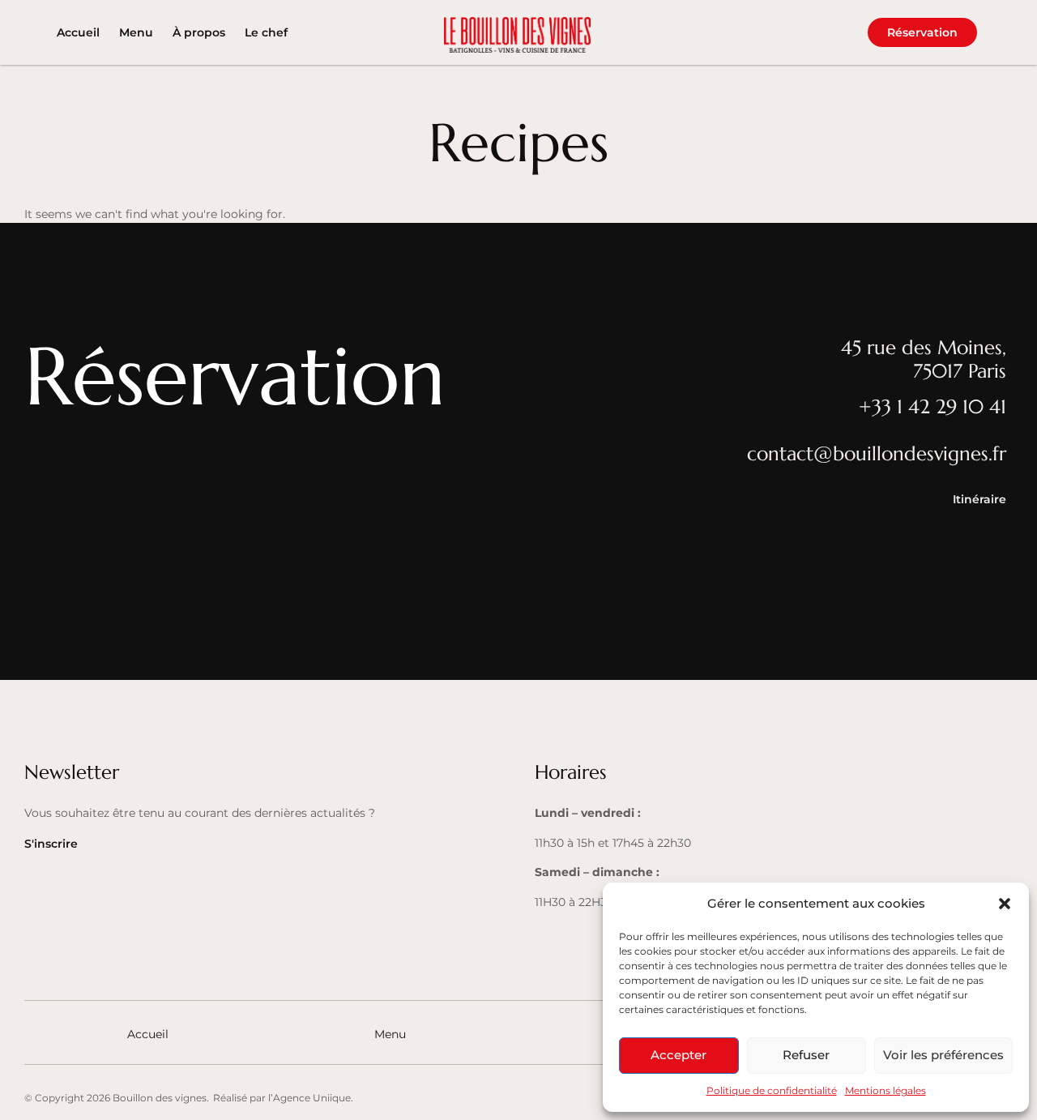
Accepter (678, 1054)
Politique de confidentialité (771, 1090)
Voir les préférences (943, 1054)
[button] (1004, 904)
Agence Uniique (312, 1098)
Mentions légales (885, 1090)
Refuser (806, 1054)
